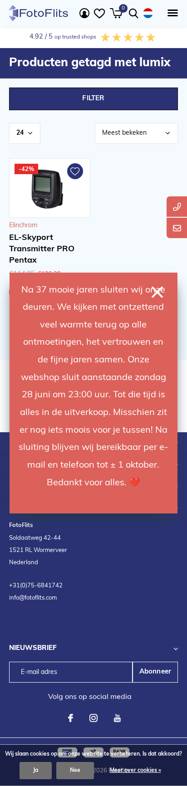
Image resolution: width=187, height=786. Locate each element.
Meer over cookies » (135, 770)
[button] (171, 13)
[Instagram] (93, 718)
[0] (116, 13)
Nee (75, 770)
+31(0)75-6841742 (36, 586)
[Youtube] (117, 718)
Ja (35, 770)
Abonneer (155, 672)
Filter (93, 98)
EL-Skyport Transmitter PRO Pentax (41, 249)
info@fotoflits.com (33, 598)
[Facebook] (70, 718)
